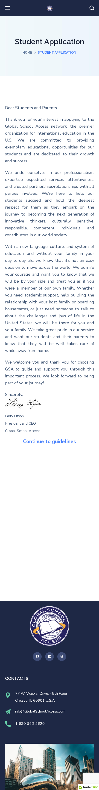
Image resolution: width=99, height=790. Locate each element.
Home (27, 52)
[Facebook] (37, 656)
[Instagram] (61, 656)
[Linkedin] (49, 656)
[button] (92, 8)
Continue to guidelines (49, 441)
